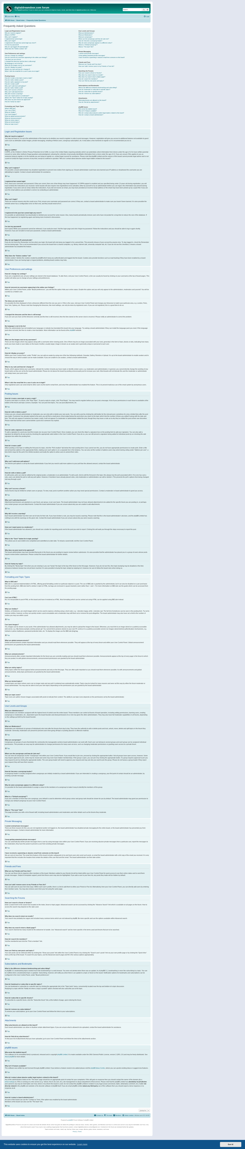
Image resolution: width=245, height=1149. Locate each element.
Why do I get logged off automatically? (16, 47)
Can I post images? (11, 114)
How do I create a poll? (12, 84)
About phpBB (9, 1057)
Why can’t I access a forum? (14, 90)
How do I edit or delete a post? (14, 80)
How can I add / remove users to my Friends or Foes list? (96, 66)
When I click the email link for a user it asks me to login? (22, 71)
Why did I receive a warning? (14, 93)
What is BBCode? (10, 108)
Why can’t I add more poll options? (15, 86)
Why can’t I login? (10, 41)
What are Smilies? (10, 112)
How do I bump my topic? (13, 101)
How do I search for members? (88, 79)
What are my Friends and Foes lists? (89, 64)
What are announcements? (13, 118)
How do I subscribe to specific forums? (90, 91)
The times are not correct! (13, 59)
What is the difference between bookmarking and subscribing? (97, 87)
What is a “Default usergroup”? (87, 45)
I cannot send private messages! (88, 53)
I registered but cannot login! (13, 39)
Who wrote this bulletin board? (87, 109)
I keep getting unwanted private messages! (91, 55)
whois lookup (9, 1082)
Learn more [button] (82, 1144)
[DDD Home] (9, 8)
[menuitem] (17, 16)
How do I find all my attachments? (88, 102)
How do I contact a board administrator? (90, 115)
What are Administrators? (86, 33)
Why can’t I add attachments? (14, 92)
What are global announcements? (15, 116)
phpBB (72, 330)
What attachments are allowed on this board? (92, 100)
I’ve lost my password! (12, 45)
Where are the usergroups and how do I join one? (93, 39)
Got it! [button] (230, 1144)
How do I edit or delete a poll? (14, 88)
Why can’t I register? (11, 37)
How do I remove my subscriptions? (89, 93)
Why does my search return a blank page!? (91, 77)
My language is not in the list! (14, 63)
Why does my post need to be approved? (17, 99)
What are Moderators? (85, 35)
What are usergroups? (85, 37)
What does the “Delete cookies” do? (16, 48)
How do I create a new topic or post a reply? (18, 78)
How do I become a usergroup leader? (90, 41)
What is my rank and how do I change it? (17, 69)
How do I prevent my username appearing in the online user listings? (26, 57)
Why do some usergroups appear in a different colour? (95, 43)
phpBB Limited (62, 1054)
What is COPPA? (10, 35)
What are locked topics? (12, 122)
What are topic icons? (11, 124)
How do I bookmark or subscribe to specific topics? (94, 89)
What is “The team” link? (86, 47)
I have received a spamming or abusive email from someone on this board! (101, 57)
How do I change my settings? (14, 55)
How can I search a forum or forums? (90, 73)
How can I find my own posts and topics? (91, 81)
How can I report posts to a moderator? (17, 96)
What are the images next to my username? (18, 65)
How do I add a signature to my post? (16, 82)
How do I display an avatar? (13, 67)
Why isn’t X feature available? (87, 111)
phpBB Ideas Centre (98, 1068)
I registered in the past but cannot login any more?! (20, 43)
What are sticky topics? (12, 120)
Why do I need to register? (13, 33)
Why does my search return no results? (90, 75)
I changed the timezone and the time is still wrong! (20, 61)
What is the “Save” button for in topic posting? (19, 97)
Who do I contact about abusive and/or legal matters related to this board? (101, 113)
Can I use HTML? (10, 110)
